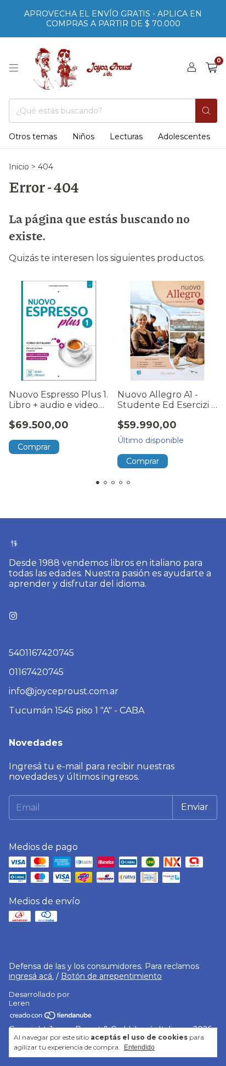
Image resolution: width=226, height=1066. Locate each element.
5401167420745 (41, 653)
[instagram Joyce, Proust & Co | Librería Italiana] (13, 616)
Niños (83, 136)
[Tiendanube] (51, 1018)
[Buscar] (206, 111)
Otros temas (33, 136)
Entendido (139, 1047)
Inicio (19, 167)
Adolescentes (184, 136)
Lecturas (126, 136)
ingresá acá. (31, 976)
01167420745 (36, 672)
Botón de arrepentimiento (111, 976)
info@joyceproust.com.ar (63, 691)
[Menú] (14, 68)
